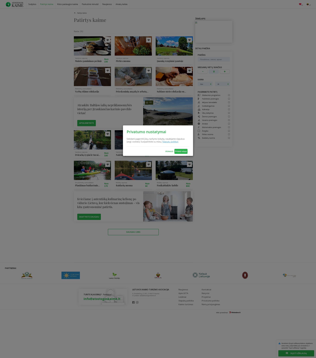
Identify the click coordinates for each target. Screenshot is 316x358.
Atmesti (169, 151)
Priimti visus (181, 151)
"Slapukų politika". (170, 141)
